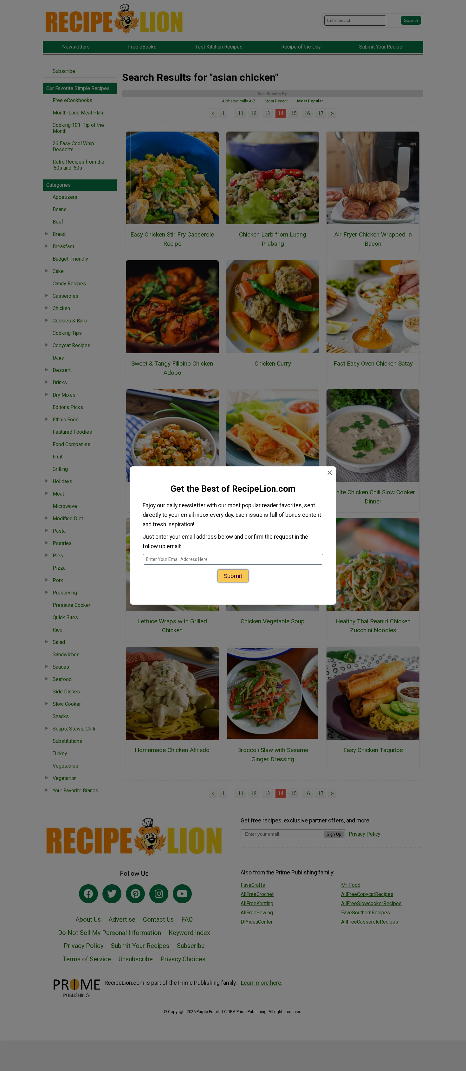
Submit (233, 577)
